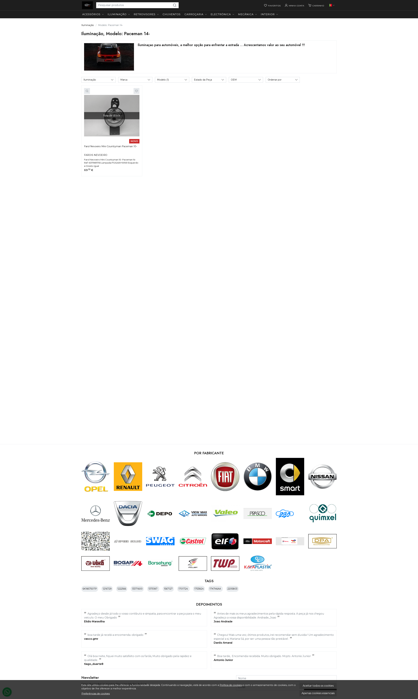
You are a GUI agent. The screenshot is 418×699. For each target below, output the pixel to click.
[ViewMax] (193, 513)
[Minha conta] (294, 5)
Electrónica (221, 14)
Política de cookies (231, 685)
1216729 (107, 588)
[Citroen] (193, 477)
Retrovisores (144, 14)
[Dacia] (128, 513)
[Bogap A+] (128, 563)
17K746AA (215, 588)
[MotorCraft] (257, 541)
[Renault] (128, 476)
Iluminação (117, 14)
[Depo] (160, 513)
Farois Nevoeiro (95, 155)
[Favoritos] (272, 5)
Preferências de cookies (95, 693)
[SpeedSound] (128, 541)
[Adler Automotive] (193, 563)
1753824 (199, 588)
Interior (268, 14)
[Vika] (95, 563)
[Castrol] (193, 541)
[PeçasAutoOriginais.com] (87, 5)
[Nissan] (322, 476)
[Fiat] (225, 476)
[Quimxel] (322, 513)
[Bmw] (257, 476)
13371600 (137, 588)
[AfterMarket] (95, 541)
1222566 (121, 588)
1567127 (168, 588)
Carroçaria (194, 14)
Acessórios (91, 14)
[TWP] (225, 563)
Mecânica (246, 14)
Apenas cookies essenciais (318, 693)
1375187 (153, 588)
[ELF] (225, 541)
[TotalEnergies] (290, 541)
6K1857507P (90, 588)
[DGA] (285, 514)
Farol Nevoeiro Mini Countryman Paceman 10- (110, 146)
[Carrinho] (316, 5)
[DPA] (322, 541)
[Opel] (95, 476)
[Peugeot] (160, 477)
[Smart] (290, 476)
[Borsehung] (160, 563)
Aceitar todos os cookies (318, 685)
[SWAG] (160, 541)
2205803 (232, 588)
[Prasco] (257, 513)
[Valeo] (225, 513)
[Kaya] (257, 563)
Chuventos (172, 14)
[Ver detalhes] (87, 91)
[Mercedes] (95, 513)
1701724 (183, 588)
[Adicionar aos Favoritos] (136, 91)
